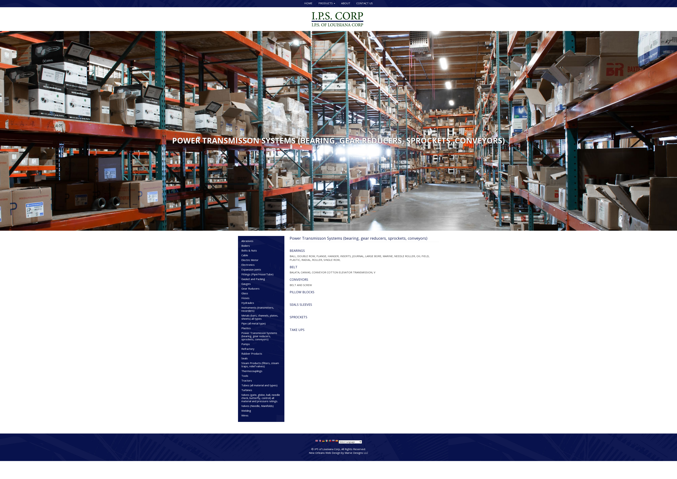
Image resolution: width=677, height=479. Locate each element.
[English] (316, 442)
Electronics (248, 264)
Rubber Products (251, 353)
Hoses (245, 298)
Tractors (246, 380)
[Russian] (333, 442)
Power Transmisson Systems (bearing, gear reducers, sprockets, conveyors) (259, 336)
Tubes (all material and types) (259, 385)
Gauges (246, 283)
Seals (244, 358)
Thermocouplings (251, 371)
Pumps (245, 344)
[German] (323, 442)
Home (308, 3)
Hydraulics (247, 303)
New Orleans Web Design (324, 453)
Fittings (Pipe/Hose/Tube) (257, 274)
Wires (244, 415)
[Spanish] (336, 442)
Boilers (245, 245)
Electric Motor (249, 260)
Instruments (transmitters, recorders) (257, 309)
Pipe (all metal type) (253, 323)
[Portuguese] (330, 442)
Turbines (246, 390)
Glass (244, 293)
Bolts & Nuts (249, 250)
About (345, 3)
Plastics (246, 328)
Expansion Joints (251, 269)
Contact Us (364, 3)
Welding (246, 410)
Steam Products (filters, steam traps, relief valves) (260, 364)
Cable (244, 255)
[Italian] (326, 442)
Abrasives (247, 241)
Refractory (247, 349)
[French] (320, 442)
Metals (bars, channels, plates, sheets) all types (259, 317)
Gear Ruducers (250, 288)
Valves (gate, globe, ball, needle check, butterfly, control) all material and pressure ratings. (260, 398)
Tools (244, 375)
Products (325, 3)
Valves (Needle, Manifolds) (257, 406)
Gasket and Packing (253, 279)
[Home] (338, 18)
